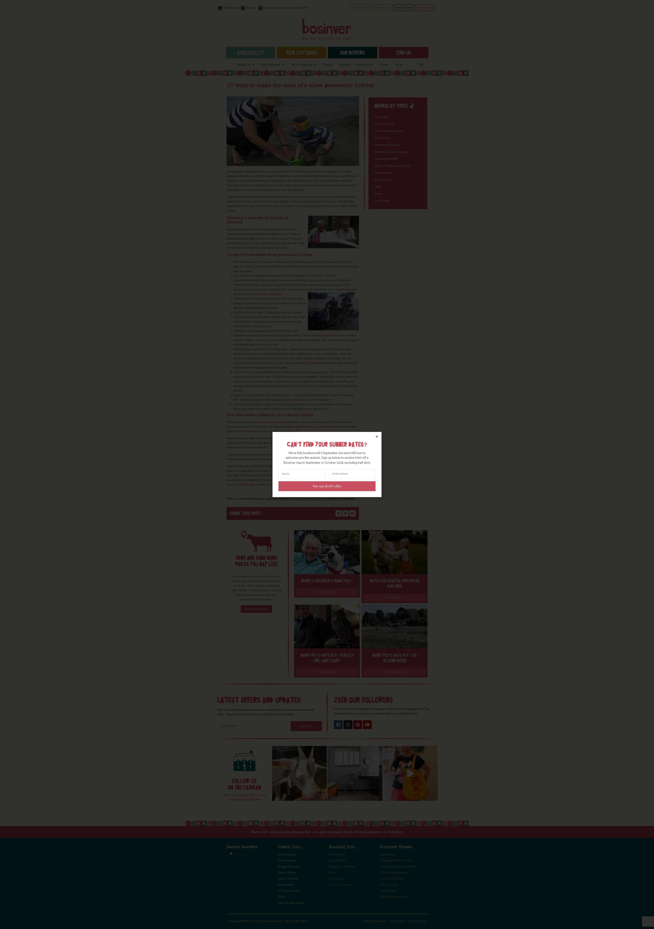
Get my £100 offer (327, 486)
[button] (377, 436)
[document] (327, 464)
